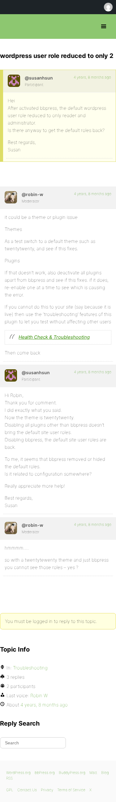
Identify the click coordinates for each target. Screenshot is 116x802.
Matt (93, 772)
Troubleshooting (30, 668)
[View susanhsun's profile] (14, 81)
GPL (9, 790)
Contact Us (27, 790)
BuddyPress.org (72, 772)
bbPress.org (10, 26)
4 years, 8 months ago (92, 77)
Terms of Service (71, 790)
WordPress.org (18, 772)
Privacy (47, 790)
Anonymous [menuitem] (108, 7)
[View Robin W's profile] (11, 197)
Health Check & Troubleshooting (54, 337)
